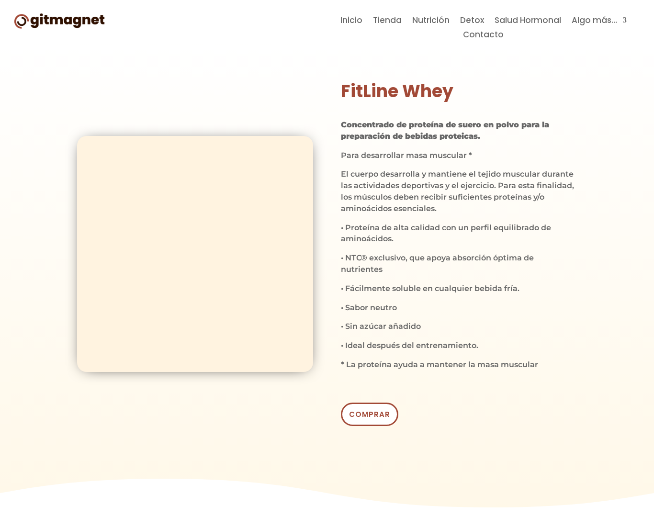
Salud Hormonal (528, 21)
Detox (472, 21)
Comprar (369, 414)
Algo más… (594, 21)
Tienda (387, 21)
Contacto (483, 35)
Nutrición (431, 21)
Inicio (351, 21)
